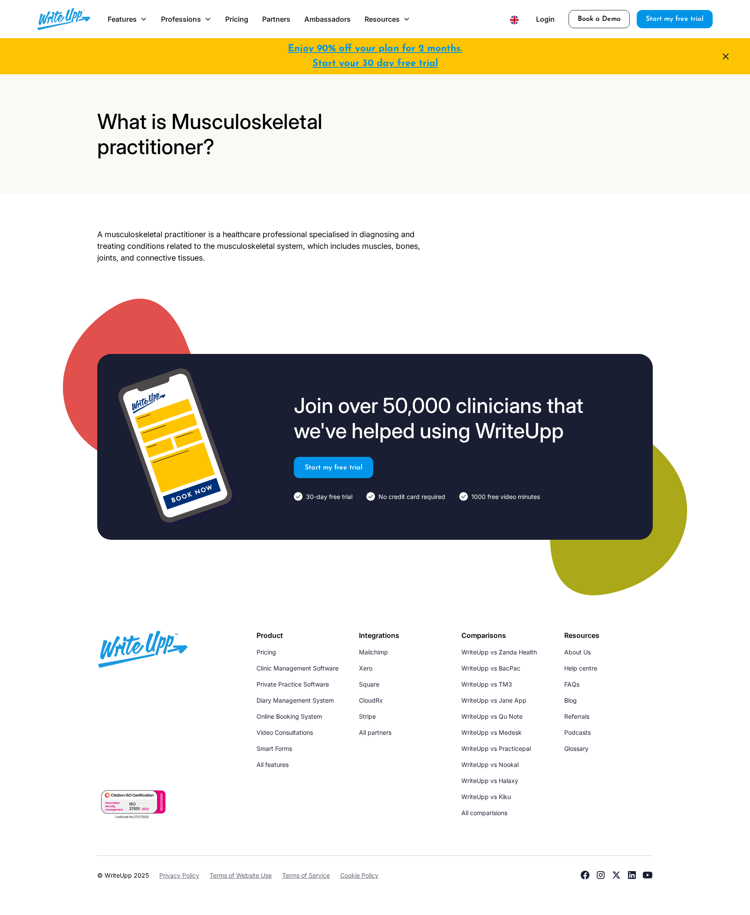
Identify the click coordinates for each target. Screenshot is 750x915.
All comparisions (484, 812)
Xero (365, 668)
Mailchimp (373, 652)
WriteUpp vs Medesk (491, 732)
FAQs (571, 684)
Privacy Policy (179, 875)
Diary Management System (295, 700)
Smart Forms (274, 748)
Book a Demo (599, 19)
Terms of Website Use (241, 875)
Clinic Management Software (298, 668)
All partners (375, 732)
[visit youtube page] (647, 875)
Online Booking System (289, 716)
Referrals (576, 716)
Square (369, 684)
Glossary (576, 748)
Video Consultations (285, 732)
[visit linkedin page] (632, 875)
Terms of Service (306, 875)
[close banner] (726, 56)
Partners (276, 19)
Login (545, 19)
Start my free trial (675, 19)
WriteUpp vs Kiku (486, 796)
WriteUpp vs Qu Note (492, 716)
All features (273, 764)
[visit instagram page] (600, 875)
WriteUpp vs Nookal (490, 764)
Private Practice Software (293, 684)
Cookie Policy (359, 875)
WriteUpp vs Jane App (493, 700)
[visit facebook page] (585, 875)
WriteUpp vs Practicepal (496, 748)
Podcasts (577, 732)
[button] (127, 19)
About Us (577, 652)
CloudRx (371, 700)
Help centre (580, 668)
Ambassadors (327, 19)
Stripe (367, 716)
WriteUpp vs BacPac (490, 668)
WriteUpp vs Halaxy (489, 780)
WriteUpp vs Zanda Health (499, 652)
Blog (570, 700)
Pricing (236, 19)
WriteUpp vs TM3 (486, 684)
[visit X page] (616, 875)
